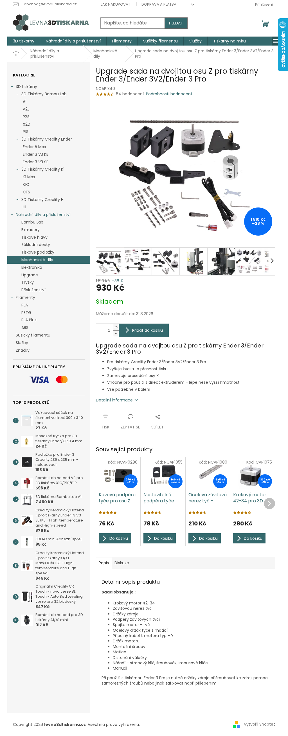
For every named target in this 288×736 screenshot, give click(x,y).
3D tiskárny (26, 86)
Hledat (176, 23)
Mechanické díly (37, 260)
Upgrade (29, 275)
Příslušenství (33, 290)
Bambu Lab (32, 222)
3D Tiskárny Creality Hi (42, 199)
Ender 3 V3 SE (35, 162)
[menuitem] (23, 41)
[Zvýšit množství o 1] (116, 327)
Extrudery (30, 229)
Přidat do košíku (147, 330)
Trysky (27, 282)
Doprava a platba (158, 4)
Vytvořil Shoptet (259, 724)
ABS (24, 327)
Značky (23, 350)
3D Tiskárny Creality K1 (42, 169)
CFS (26, 192)
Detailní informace (114, 400)
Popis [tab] (104, 563)
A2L (26, 109)
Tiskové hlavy (34, 237)
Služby (22, 343)
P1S (25, 131)
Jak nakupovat (115, 4)
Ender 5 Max (34, 147)
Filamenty (25, 297)
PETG (26, 312)
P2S (26, 116)
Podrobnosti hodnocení (169, 94)
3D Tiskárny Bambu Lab (44, 94)
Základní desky (35, 244)
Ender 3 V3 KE (35, 154)
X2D (26, 124)
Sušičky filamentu (33, 335)
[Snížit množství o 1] (116, 333)
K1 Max (29, 177)
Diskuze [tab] (121, 563)
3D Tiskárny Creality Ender (46, 139)
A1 (24, 101)
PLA (24, 305)
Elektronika (31, 267)
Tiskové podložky (37, 252)
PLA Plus (29, 320)
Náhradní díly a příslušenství (43, 214)
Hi (24, 207)
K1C (26, 184)
